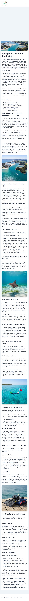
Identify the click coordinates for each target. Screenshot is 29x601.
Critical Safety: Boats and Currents (11, 107)
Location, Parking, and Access (10, 110)
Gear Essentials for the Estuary (10, 109)
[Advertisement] (14, 21)
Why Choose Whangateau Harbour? (11, 102)
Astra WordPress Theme (22, 597)
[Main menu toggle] (26, 3)
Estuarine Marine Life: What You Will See (12, 105)
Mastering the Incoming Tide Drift (11, 104)
